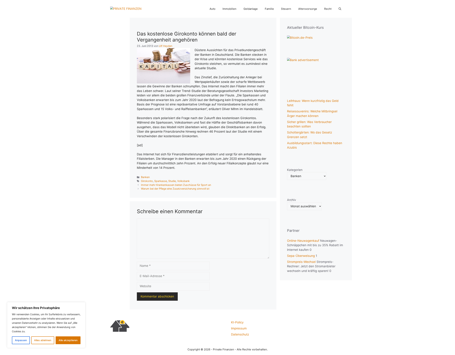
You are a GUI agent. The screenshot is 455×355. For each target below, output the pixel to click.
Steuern (286, 8)
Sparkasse (160, 180)
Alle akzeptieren (68, 340)
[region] (46, 325)
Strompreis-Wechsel (301, 262)
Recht (327, 8)
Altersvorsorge (307, 8)
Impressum (239, 328)
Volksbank (183, 180)
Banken (145, 177)
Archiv (291, 200)
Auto (212, 8)
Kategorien (295, 170)
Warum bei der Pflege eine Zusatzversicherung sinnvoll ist (175, 188)
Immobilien (229, 8)
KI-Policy (237, 322)
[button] (340, 9)
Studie (172, 180)
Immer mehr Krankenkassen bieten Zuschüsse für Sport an (176, 184)
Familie (269, 8)
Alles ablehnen (42, 340)
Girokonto (147, 180)
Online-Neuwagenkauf (303, 240)
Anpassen (21, 340)
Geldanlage (250, 8)
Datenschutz (240, 334)
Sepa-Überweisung (301, 256)
